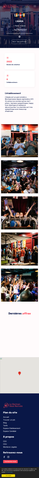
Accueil (6, 417)
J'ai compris (8, 475)
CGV (5, 441)
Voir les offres (20, 41)
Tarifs (5, 425)
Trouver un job (9, 420)
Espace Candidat (9, 431)
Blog (5, 423)
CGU (5, 444)
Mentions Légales (10, 447)
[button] (19, 373)
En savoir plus (9, 472)
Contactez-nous (10, 461)
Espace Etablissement (11, 428)
